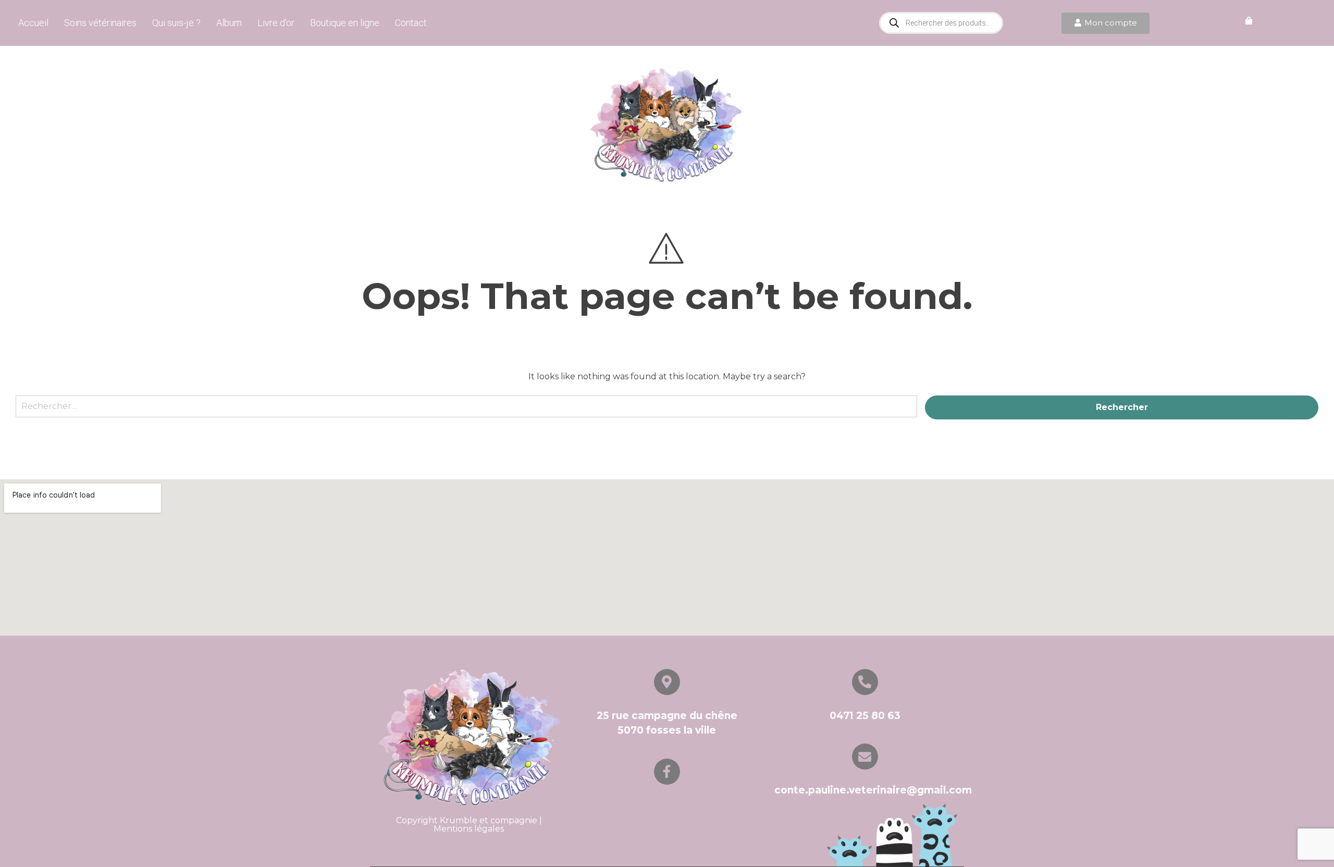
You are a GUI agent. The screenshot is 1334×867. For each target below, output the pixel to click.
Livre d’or (275, 22)
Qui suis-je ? (176, 22)
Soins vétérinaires (100, 22)
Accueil (33, 22)
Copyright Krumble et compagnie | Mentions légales (469, 824)
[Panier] (1248, 21)
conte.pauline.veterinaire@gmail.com (873, 790)
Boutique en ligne (344, 22)
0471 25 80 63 (865, 716)
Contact (411, 22)
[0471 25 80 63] (865, 682)
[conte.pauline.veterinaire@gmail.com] (865, 757)
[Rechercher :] (466, 411)
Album (229, 22)
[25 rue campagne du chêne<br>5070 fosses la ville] (667, 682)
